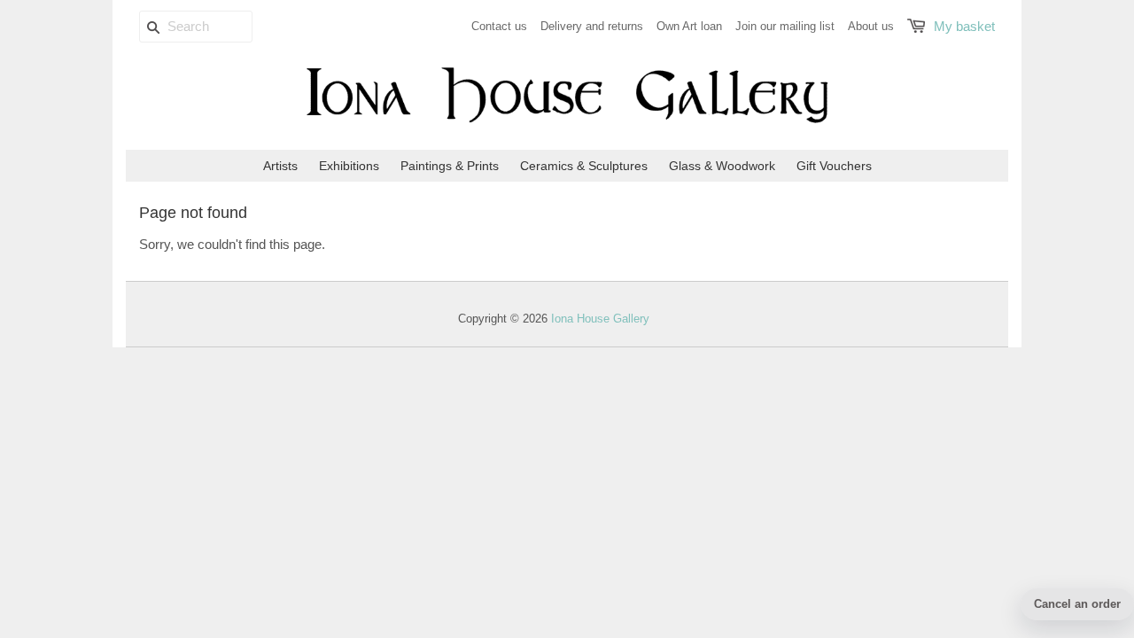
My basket (964, 26)
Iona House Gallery (600, 318)
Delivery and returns (591, 26)
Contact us (499, 26)
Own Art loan (689, 26)
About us (871, 26)
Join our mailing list (785, 26)
